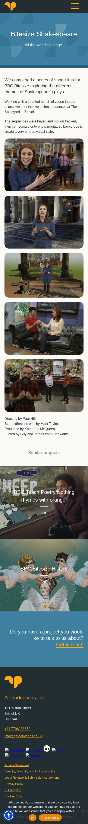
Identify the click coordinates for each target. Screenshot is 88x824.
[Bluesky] (33, 750)
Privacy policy (50, 817)
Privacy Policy (13, 783)
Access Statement (16, 765)
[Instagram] (14, 755)
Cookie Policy (13, 796)
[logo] (10, 9)
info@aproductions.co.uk (23, 736)
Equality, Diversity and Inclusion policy (30, 771)
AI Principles (12, 790)
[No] (83, 810)
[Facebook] (14, 750)
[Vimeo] (58, 750)
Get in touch (70, 644)
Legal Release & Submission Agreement (31, 777)
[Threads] (34, 755)
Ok (33, 817)
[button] (8, 815)
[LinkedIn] (47, 750)
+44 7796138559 (17, 729)
